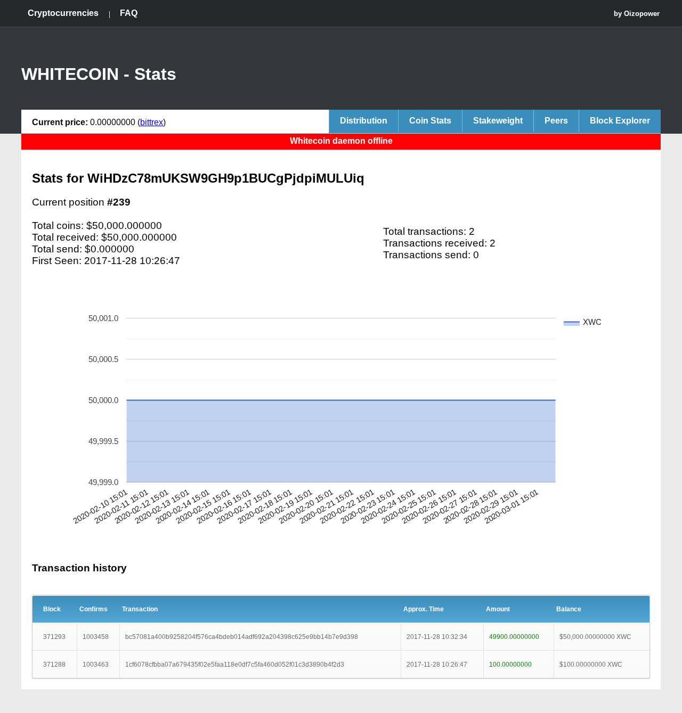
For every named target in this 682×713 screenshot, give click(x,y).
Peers (556, 120)
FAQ (128, 13)
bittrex (151, 122)
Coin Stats (430, 120)
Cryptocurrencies (63, 13)
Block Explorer (620, 120)
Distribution (363, 120)
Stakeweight (498, 120)
